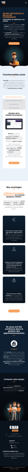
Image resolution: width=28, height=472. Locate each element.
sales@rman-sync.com (14, 442)
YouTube (15, 447)
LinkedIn (14, 445)
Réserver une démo (14, 162)
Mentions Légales (14, 468)
